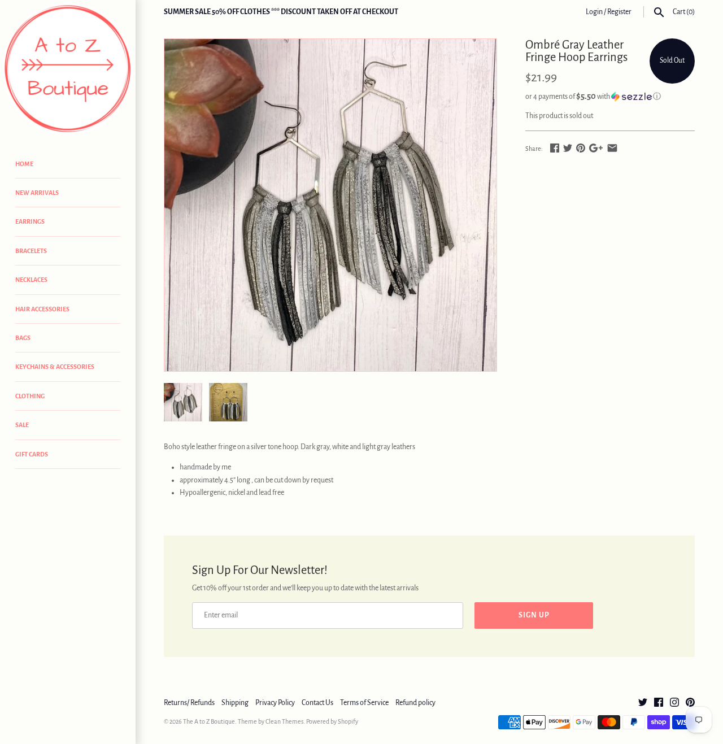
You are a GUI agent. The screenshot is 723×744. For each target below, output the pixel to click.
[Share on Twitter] (567, 148)
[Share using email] (612, 148)
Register (619, 12)
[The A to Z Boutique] (68, 69)
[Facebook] (658, 703)
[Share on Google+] (596, 148)
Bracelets (31, 250)
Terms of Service (364, 703)
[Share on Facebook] (554, 148)
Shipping (235, 703)
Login (594, 12)
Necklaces (31, 279)
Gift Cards (31, 454)
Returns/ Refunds (189, 703)
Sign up (534, 615)
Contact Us (317, 703)
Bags (23, 337)
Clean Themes (284, 721)
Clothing (30, 396)
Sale (22, 424)
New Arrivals (37, 192)
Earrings (30, 221)
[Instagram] (674, 703)
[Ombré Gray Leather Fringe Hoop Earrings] (330, 205)
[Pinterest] (690, 703)
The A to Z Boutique (209, 721)
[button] (610, 96)
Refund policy (415, 703)
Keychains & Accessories (54, 366)
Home (24, 163)
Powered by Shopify (332, 721)
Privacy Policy (275, 703)
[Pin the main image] (580, 148)
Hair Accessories (42, 309)
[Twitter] (642, 703)
